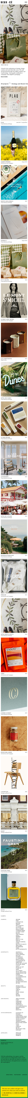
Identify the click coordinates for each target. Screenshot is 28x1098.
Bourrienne (19, 946)
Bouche (18, 955)
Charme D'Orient (21, 987)
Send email (9, 1074)
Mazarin (18, 1034)
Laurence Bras (20, 930)
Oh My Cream (20, 992)
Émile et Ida (19, 939)
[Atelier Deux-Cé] (6, 2)
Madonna (18, 978)
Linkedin (24, 1074)
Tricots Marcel (21, 941)
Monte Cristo (20, 959)
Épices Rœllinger (21, 1022)
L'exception (19, 922)
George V (19, 952)
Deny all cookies (19, 1092)
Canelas (18, 1026)
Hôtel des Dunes (21, 971)
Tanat (17, 1025)
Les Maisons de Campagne (20, 961)
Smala (18, 938)
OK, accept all (8, 1092)
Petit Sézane (20, 928)
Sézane (18, 919)
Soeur (18, 924)
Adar (17, 969)
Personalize (5, 1094)
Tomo (17, 948)
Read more (4, 76)
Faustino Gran (20, 964)
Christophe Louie (21, 1016)
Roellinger (19, 953)
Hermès (18, 936)
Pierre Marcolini (21, 1017)
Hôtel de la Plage (21, 963)
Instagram (17, 1074)
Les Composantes (21, 1006)
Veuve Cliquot (20, 1018)
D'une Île (18, 968)
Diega (17, 935)
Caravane (19, 1001)
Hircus (18, 940)
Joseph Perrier (20, 1021)
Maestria (18, 1009)
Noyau (18, 1027)
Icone (17, 943)
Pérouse (18, 1033)
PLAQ (17, 1023)
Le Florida (19, 970)
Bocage (18, 923)
